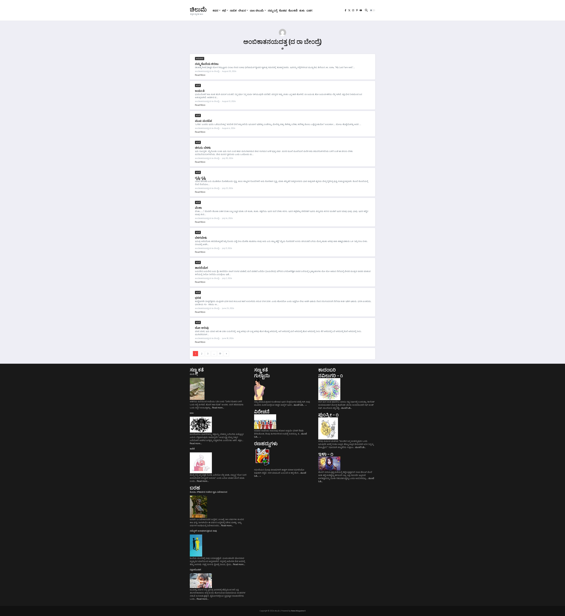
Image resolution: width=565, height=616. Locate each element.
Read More (200, 75)
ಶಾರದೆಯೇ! (201, 267)
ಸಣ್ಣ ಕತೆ (197, 370)
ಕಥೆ (224, 10)
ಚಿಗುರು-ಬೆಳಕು (203, 147)
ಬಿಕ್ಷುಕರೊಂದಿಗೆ (195, 569)
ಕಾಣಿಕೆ (192, 448)
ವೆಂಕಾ (198, 207)
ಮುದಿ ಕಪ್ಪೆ (194, 374)
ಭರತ (198, 297)
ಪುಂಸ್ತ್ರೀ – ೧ (328, 414)
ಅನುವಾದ (199, 58)
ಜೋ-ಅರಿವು (202, 327)
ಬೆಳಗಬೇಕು (201, 237)
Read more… (218, 407)
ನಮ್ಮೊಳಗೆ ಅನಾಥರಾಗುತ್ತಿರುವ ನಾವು (203, 530)
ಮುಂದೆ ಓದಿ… (300, 405)
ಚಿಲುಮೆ (198, 9)
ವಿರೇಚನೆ (262, 411)
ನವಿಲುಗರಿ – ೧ (330, 375)
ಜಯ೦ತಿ (200, 90)
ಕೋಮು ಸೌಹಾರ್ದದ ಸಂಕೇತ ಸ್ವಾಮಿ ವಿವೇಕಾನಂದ (208, 492)
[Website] (282, 49)
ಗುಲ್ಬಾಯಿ (262, 375)
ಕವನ (215, 10)
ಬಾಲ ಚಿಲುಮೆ (257, 10)
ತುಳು (302, 10)
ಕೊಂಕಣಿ (293, 10)
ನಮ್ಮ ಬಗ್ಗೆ (272, 10)
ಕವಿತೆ (198, 85)
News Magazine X (298, 611)
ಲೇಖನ (242, 10)
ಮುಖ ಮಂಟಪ (203, 120)
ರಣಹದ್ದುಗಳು (266, 443)
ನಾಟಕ (233, 10)
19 (220, 353)
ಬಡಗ (309, 10)
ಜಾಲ (192, 413)
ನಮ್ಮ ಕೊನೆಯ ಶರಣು (207, 63)
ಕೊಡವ (283, 10)
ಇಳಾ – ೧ (325, 454)
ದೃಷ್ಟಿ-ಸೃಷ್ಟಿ (200, 177)
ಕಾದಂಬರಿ (327, 370)
